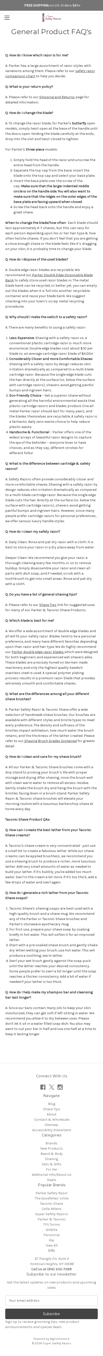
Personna (52, 1235)
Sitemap (51, 1125)
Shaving (51, 1159)
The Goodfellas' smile (51, 1198)
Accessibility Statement (51, 1130)
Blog (51, 1104)
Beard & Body (51, 1154)
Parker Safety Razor (52, 1193)
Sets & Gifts (52, 1164)
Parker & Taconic (52, 1219)
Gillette (51, 1230)
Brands (52, 1143)
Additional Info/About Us (52, 1175)
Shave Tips (51, 1109)
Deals (51, 1180)
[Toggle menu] (7, 17)
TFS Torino (51, 1224)
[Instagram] (60, 1087)
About (51, 1114)
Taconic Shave (51, 1203)
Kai (51, 1240)
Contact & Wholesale (51, 1119)
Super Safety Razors (51, 1214)
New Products (51, 1148)
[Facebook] (43, 1087)
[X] (51, 1087)
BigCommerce (60, 1339)
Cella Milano (52, 1209)
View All (52, 1245)
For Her (52, 1169)
